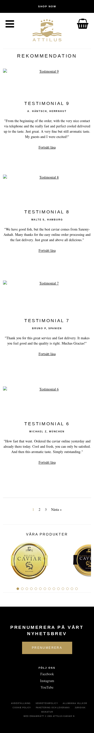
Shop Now (47, 6)
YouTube (47, 687)
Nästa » (56, 509)
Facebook (47, 673)
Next (85, 558)
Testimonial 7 (47, 320)
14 (76, 588)
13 (72, 588)
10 (58, 588)
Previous (8, 558)
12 (67, 588)
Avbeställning (21, 703)
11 (63, 588)
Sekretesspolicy (47, 703)
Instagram (47, 680)
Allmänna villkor (75, 703)
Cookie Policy (22, 707)
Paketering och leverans (53, 707)
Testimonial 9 (47, 103)
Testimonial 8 (47, 212)
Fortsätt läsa (47, 147)
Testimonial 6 (47, 424)
